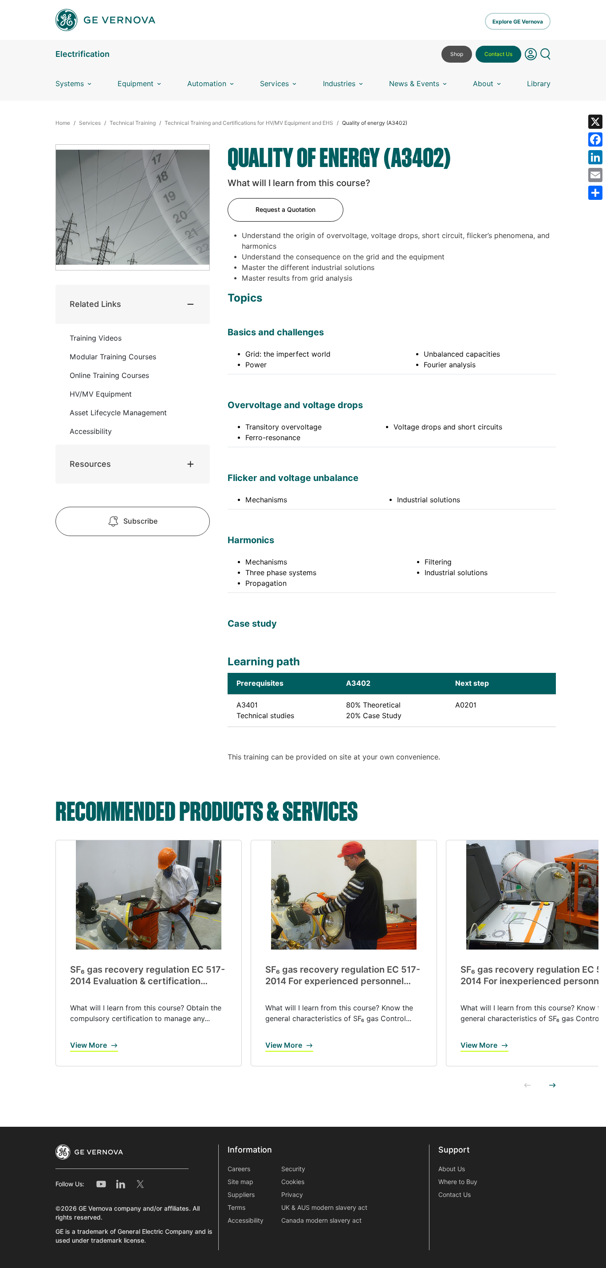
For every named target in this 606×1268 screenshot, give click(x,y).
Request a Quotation (285, 209)
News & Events (414, 83)
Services (274, 83)
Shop (456, 54)
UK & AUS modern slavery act (324, 1207)
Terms (236, 1207)
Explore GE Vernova (517, 21)
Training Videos (96, 338)
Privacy (292, 1194)
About (483, 83)
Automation (206, 83)
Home (62, 122)
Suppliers (241, 1194)
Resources (90, 464)
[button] (530, 58)
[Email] (595, 175)
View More (88, 1045)
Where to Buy (457, 1181)
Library (539, 83)
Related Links (95, 304)
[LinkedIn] (595, 157)
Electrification (82, 54)
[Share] (595, 193)
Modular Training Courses (113, 357)
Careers (239, 1169)
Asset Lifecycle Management (118, 413)
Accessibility (91, 431)
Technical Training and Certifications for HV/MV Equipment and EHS (249, 122)
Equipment (135, 83)
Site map (240, 1181)
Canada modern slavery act (321, 1220)
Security (293, 1169)
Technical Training (133, 122)
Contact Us (498, 54)
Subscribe (140, 521)
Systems (69, 83)
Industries (339, 83)
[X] (595, 122)
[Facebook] (595, 139)
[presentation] (527, 1086)
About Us (451, 1169)
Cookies (292, 1181)
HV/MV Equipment (101, 394)
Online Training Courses (109, 375)
